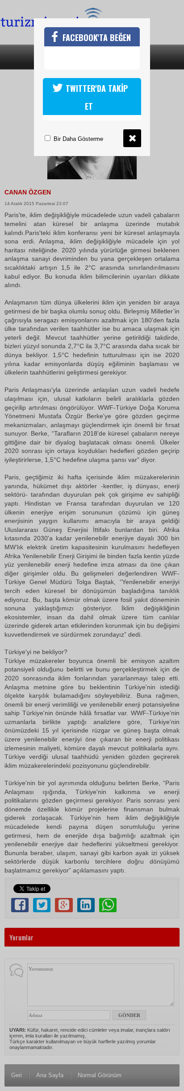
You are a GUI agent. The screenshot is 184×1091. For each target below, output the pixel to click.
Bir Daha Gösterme (77, 139)
